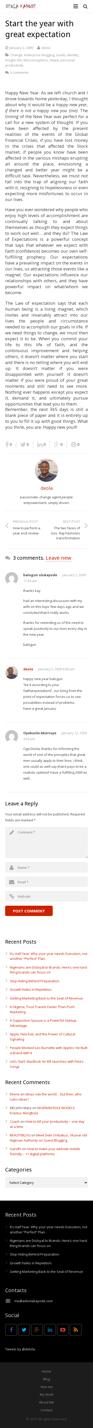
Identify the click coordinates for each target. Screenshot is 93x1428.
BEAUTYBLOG (20, 1135)
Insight (10, 60)
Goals (60, 55)
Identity (73, 55)
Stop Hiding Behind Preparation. (35, 981)
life (19, 60)
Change (16, 55)
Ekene (15, 1094)
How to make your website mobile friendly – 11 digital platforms (45, 1151)
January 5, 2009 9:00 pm (56, 669)
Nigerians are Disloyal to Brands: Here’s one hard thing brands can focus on (48, 970)
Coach (15, 1121)
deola (45, 47)
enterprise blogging (39, 55)
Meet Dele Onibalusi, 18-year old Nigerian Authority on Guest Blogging (48, 1138)
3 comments (19, 72)
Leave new (58, 557)
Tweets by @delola (20, 1349)
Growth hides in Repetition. (31, 989)
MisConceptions (36, 60)
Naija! (54, 60)
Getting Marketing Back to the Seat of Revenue (46, 998)
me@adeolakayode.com (33, 1301)
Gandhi (15, 1148)
